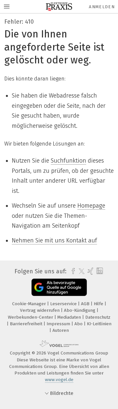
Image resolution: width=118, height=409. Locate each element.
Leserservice (64, 304)
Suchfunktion (68, 160)
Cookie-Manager (29, 304)
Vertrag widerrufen (40, 310)
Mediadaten (69, 317)
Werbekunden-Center (31, 317)
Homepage (91, 205)
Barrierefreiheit (27, 324)
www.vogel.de (59, 379)
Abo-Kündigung (80, 310)
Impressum (59, 324)
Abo (79, 324)
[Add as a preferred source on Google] (59, 287)
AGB (86, 304)
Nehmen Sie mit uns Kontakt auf (54, 240)
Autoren (60, 330)
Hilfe (99, 304)
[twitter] (80, 271)
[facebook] (72, 271)
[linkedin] (99, 271)
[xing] (89, 271)
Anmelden (102, 7)
